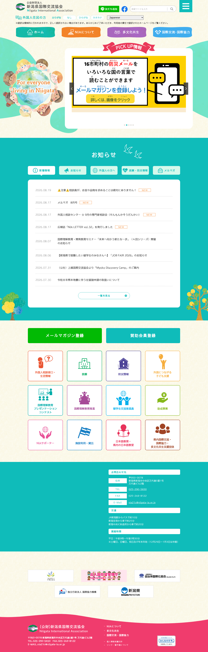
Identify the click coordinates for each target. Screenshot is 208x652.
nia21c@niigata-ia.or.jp (142, 502)
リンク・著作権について (118, 645)
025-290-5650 (138, 489)
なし (69, 17)
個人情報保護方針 (115, 642)
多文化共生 (113, 631)
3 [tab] (128, 125)
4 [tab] (131, 125)
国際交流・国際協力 (118, 635)
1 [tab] (124, 125)
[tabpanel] (129, 84)
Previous (71, 89)
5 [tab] (133, 125)
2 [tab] (126, 125)
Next (186, 89)
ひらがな (83, 17)
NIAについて (114, 626)
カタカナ (97, 17)
